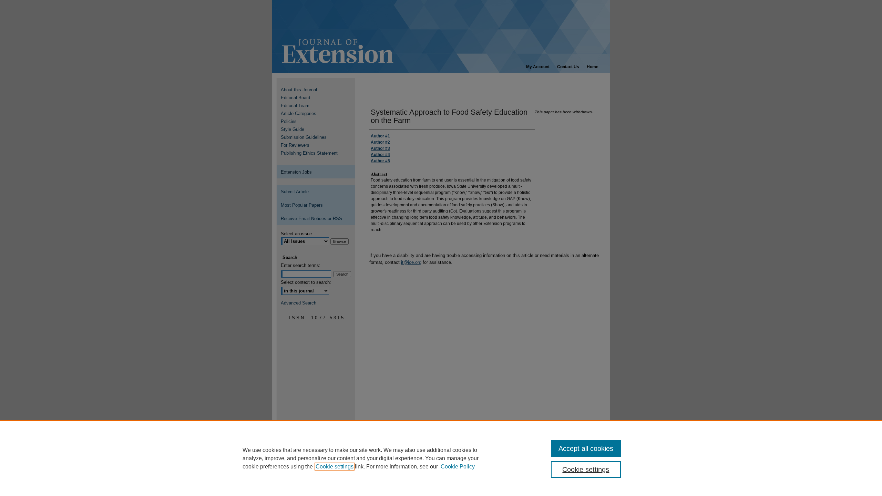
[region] (441, 458)
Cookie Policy (458, 466)
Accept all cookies (585, 448)
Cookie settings (334, 466)
